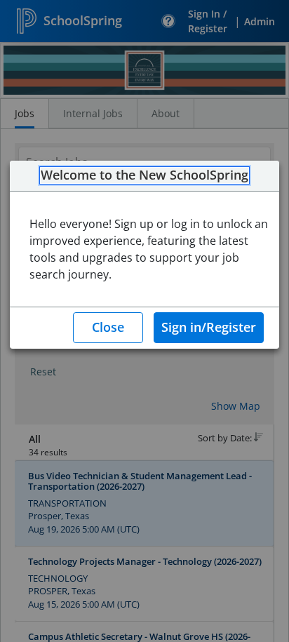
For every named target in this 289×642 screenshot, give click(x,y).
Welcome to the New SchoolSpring (144, 175)
